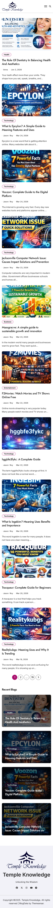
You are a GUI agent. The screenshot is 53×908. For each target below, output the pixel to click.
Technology (9, 120)
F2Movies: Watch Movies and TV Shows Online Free (26, 395)
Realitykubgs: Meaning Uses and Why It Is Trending (25, 652)
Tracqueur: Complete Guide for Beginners (26, 587)
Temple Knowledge (26, 874)
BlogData (23, 903)
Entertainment (10, 388)
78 (32, 677)
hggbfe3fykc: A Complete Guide (21, 459)
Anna (5, 70)
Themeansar (38, 903)
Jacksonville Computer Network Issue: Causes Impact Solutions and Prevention (25, 260)
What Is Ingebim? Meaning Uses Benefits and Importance (26, 523)
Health (6, 55)
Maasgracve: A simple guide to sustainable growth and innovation (22, 329)
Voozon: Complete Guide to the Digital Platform (25, 194)
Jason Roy (8, 135)
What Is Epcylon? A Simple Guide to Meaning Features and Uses (23, 128)
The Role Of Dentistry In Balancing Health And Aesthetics (26, 62)
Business (7, 322)
